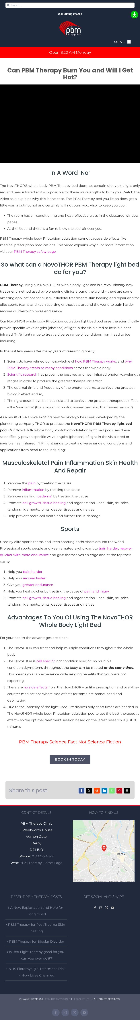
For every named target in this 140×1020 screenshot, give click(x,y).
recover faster (34, 578)
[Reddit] (97, 790)
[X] (89, 790)
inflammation (33, 490)
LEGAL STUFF (81, 999)
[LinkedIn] (104, 790)
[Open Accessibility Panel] (134, 14)
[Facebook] (81, 790)
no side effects (35, 687)
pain (32, 483)
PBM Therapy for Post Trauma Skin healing (36, 928)
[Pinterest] (119, 790)
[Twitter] (106, 907)
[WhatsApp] (112, 790)
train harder (32, 572)
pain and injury (96, 591)
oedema (44, 496)
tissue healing (54, 503)
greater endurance (37, 585)
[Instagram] (100, 907)
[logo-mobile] (70, 22)
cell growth (32, 503)
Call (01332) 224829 (70, 14)
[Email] (127, 790)
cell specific (45, 661)
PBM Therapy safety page (35, 252)
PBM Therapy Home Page (41, 863)
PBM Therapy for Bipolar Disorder (36, 942)
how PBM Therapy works (95, 361)
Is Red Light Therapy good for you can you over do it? (36, 955)
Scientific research (22, 375)
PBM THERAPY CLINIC (57, 999)
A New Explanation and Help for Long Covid (36, 911)
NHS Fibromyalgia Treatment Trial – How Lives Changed (37, 972)
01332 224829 (42, 856)
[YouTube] (112, 907)
